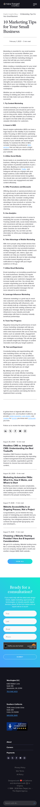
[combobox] (17, 803)
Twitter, (24, 169)
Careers (10, 747)
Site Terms (20, 771)
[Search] (34, 803)
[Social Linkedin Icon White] (5, 431)
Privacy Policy (20, 767)
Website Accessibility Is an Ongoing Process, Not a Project (19, 508)
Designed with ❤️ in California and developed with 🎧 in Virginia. (20, 783)
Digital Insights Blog (10, 14)
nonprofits (32, 418)
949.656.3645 (12, 715)
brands (14, 418)
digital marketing (15, 416)
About (9, 742)
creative (6, 418)
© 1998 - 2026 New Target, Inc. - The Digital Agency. (20, 789)
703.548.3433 (12, 691)
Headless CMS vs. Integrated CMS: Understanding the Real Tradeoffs (18, 448)
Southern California (14, 704)
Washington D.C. (13, 680)
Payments (11, 752)
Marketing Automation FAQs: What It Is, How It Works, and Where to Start (18, 480)
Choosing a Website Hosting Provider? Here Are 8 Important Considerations (19, 538)
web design (26, 416)
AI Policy (20, 774)
